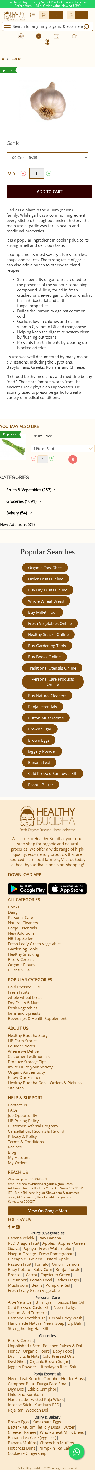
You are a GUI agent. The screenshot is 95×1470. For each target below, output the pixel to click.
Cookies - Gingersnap (27, 1453)
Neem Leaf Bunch (24, 1378)
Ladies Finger (67, 1279)
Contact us (17, 1105)
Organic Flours (21, 964)
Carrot (31, 1274)
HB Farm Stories (22, 1040)
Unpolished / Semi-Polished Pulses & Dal (45, 1345)
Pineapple (17, 1258)
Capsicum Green (55, 1274)
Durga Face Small (52, 1383)
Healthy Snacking (23, 954)
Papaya (29, 1248)
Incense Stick (19, 1404)
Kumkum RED (46, 1404)
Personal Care (20, 917)
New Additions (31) (17, 524)
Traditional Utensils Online (52, 668)
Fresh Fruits (18, 992)
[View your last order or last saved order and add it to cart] (32, 14)
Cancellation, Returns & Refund (36, 1131)
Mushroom (18, 1285)
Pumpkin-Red (58, 1285)
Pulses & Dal (19, 969)
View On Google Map (47, 1210)
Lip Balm (76, 1323)
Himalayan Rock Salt (57, 1366)
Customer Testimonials (29, 1056)
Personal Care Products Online (53, 681)
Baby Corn (42, 1269)
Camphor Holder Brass (64, 1378)
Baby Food (62, 1351)
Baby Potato (19, 1269)
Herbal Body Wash (66, 1318)
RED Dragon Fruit (23, 1243)
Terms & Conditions (26, 1141)
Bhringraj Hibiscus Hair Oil (60, 1302)
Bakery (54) (16, 512)
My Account (19, 1157)
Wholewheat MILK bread (62, 1432)
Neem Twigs (65, 1307)
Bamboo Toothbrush (27, 1318)
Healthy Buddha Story (28, 1035)
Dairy (13, 912)
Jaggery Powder (42, 751)
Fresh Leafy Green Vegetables (34, 943)
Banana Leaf (39, 762)
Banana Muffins (22, 1442)
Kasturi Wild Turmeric (27, 1312)
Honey (14, 1351)
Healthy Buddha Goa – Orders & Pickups (45, 1082)
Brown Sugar (39, 728)
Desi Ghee (17, 1361)
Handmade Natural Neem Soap (36, 1323)
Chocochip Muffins (57, 1442)
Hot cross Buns (21, 1448)
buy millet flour (42, 612)
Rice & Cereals (21, 959)
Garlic (16, 59)
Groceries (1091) (21, 501)
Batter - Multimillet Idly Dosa (34, 1427)
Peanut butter (40, 784)
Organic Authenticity (26, 1072)
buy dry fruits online (47, 589)
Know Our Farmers (25, 1077)
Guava (14, 1248)
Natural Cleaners (23, 922)
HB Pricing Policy (23, 1120)
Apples (48, 1243)
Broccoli (15, 1274)
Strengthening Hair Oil (28, 1328)
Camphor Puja (21, 1383)
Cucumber (17, 1279)
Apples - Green (71, 1243)
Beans (36, 1285)
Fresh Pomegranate (56, 1253)
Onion (57, 1264)
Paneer (30, 1432)
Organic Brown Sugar (49, 1361)
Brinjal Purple (67, 1269)
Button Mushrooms (46, 717)
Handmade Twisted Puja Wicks (36, 1399)
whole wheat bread (46, 601)
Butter (69, 1427)
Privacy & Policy (22, 1136)
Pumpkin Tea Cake (55, 1448)
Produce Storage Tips (27, 1061)
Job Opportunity (22, 1115)
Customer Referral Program (33, 1126)
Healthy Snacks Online (48, 634)
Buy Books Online (44, 656)
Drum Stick (42, 436)
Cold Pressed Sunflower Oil (52, 773)
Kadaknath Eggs (46, 1421)
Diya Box (16, 1389)
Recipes (15, 1147)
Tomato (42, 1264)
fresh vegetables (22, 1008)
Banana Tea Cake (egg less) (32, 1437)
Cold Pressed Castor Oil (29, 1307)
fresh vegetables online (50, 623)
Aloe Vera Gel (20, 1302)
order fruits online (45, 578)
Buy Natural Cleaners (47, 695)
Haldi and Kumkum (25, 1394)
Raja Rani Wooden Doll (28, 1410)
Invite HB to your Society (30, 1067)
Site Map (16, 1088)
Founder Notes (21, 1046)
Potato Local (41, 1279)
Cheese (14, 1432)
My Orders (17, 1162)
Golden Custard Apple (49, 1258)
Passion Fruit (19, 1264)
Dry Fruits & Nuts (23, 1002)
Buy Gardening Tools (47, 645)
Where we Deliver (24, 1051)
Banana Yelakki (21, 1238)
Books (13, 907)
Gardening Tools (23, 949)
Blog (12, 1152)
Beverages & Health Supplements (38, 1018)
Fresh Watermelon (56, 1248)
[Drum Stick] (13, 447)
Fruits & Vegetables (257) (28, 489)
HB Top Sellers (21, 938)
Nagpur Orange (22, 1253)
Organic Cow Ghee (45, 567)
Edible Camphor (41, 1389)
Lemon (72, 1264)
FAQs (13, 1110)
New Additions (21, 933)
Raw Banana (50, 1238)
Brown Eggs (38, 740)
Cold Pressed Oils (24, 987)
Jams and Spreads (24, 1013)
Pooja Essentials (42, 706)
